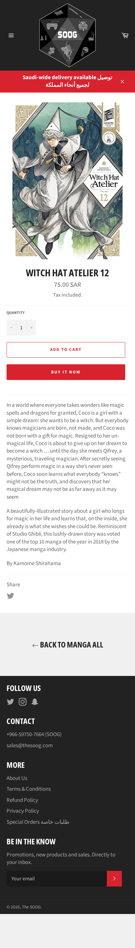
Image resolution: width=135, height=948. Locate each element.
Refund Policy (22, 800)
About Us (17, 778)
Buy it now (66, 372)
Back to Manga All (71, 644)
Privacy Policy (23, 811)
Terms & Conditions (29, 789)
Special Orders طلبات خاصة (38, 822)
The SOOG (31, 907)
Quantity (16, 313)
